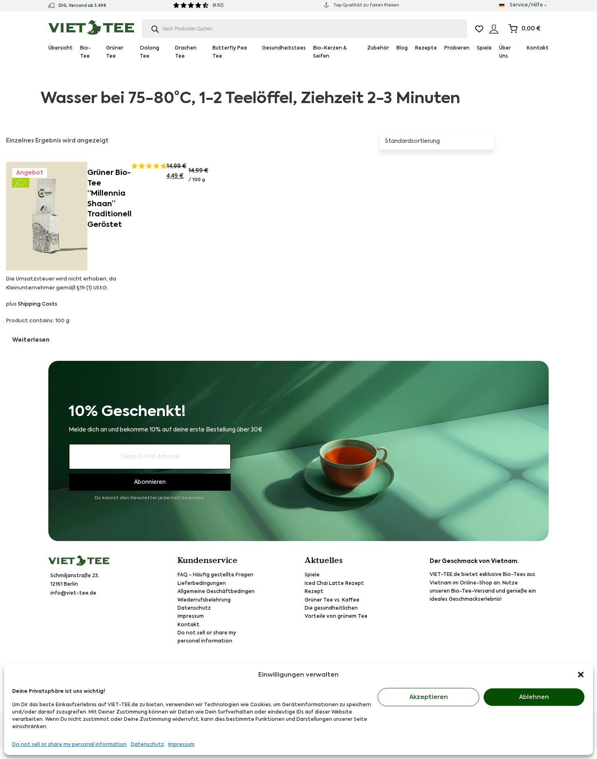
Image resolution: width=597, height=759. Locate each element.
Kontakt (538, 48)
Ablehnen (534, 697)
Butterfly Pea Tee (229, 52)
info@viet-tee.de (73, 593)
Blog (402, 48)
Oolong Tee (149, 52)
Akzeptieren (428, 697)
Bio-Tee (85, 52)
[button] (581, 675)
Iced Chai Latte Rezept (334, 583)
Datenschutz (147, 744)
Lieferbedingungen (201, 583)
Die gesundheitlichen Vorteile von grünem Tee (336, 612)
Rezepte (426, 48)
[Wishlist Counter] (479, 29)
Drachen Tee (186, 52)
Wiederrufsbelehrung (204, 600)
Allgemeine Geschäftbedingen (216, 591)
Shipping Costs (37, 304)
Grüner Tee (114, 52)
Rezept (314, 591)
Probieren (456, 48)
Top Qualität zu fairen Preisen (366, 5)
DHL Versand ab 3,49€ (82, 6)
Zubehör (378, 48)
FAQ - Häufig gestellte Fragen (215, 575)
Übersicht (60, 48)
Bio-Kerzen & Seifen (329, 52)
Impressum (181, 744)
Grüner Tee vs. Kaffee (332, 600)
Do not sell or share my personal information (69, 744)
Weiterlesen (31, 340)
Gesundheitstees (284, 48)
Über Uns (505, 52)
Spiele (484, 48)
